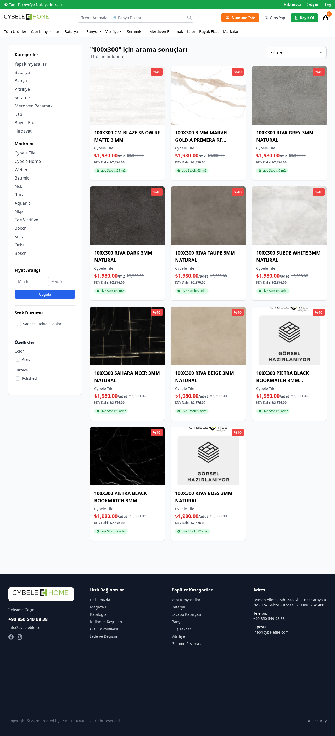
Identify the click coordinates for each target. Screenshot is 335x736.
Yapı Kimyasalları (45, 31)
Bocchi (21, 228)
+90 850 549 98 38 (28, 619)
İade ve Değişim (104, 636)
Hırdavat (23, 131)
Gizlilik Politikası (104, 628)
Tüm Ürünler (15, 31)
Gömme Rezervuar (188, 643)
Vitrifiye (112, 31)
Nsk (18, 186)
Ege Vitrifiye (26, 220)
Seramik (134, 31)
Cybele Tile (25, 153)
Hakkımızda (292, 5)
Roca (19, 195)
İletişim (312, 5)
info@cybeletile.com (26, 627)
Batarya (71, 31)
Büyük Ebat (209, 31)
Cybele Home (28, 161)
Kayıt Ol (307, 17)
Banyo (91, 31)
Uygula (45, 294)
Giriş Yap (277, 17)
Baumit (22, 178)
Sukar (20, 236)
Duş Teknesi (182, 628)
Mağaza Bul (100, 607)
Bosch (21, 253)
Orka (20, 245)
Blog (327, 5)
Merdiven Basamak (166, 31)
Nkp (19, 211)
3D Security (317, 720)
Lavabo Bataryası (186, 614)
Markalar (231, 31)
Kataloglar (99, 614)
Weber (21, 169)
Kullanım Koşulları (106, 621)
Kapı (191, 31)
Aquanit (22, 203)
